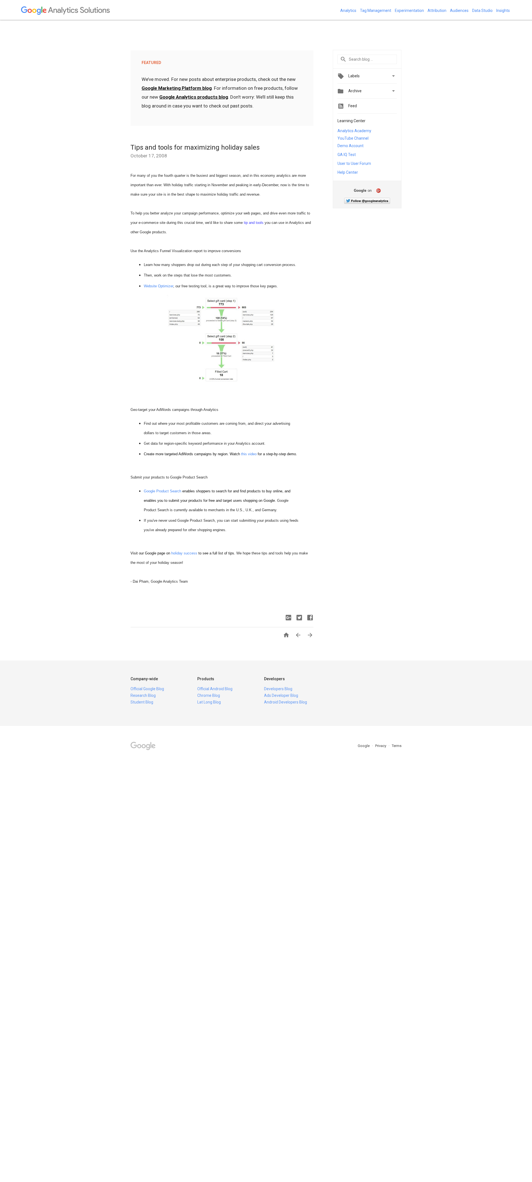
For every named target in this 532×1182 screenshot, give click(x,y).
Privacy (381, 746)
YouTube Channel (353, 138)
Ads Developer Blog (281, 695)
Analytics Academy (354, 131)
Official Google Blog (147, 689)
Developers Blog (278, 689)
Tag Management (375, 10)
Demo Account (350, 146)
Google (364, 746)
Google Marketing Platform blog (177, 88)
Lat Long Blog (209, 702)
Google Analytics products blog (193, 97)
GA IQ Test (346, 154)
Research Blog (143, 695)
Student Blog (142, 702)
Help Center (347, 172)
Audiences (459, 10)
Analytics (348, 10)
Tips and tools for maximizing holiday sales (195, 147)
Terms (396, 746)
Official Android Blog (214, 689)
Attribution (437, 10)
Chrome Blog (208, 695)
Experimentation (409, 10)
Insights (503, 10)
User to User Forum (354, 163)
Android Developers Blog (285, 702)
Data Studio (482, 10)
